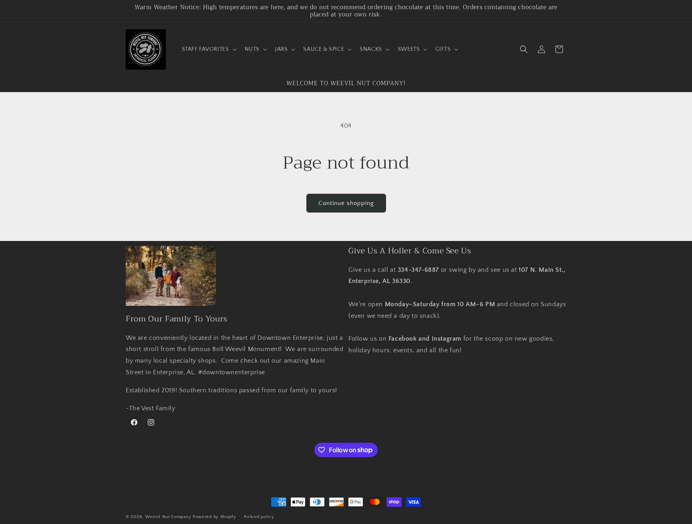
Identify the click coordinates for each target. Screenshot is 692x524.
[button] (208, 49)
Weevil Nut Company (169, 516)
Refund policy (259, 516)
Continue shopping (346, 203)
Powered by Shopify (214, 516)
